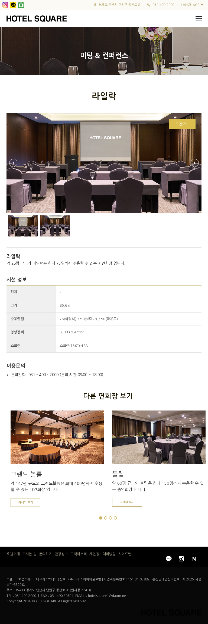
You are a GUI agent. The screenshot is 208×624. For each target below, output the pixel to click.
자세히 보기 (25, 502)
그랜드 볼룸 (26, 474)
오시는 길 (29, 554)
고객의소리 (78, 554)
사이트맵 (125, 554)
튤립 (118, 474)
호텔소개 (13, 554)
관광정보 (61, 554)
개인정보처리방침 (102, 554)
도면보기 (182, 124)
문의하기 (45, 554)
